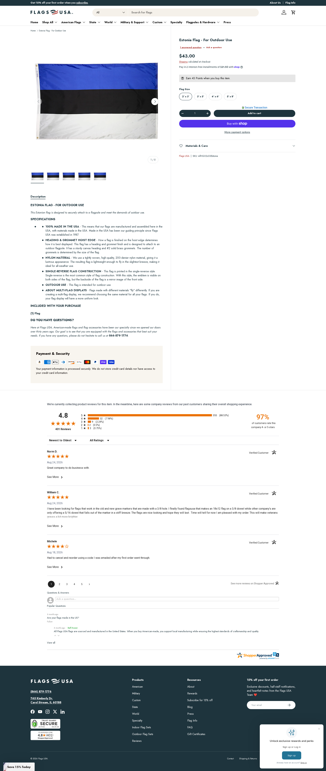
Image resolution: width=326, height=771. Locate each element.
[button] (293, 12)
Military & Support (132, 22)
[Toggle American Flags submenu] (84, 22)
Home (34, 22)
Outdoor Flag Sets (142, 734)
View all (51, 642)
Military (136, 693)
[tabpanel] (97, 270)
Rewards (192, 693)
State (92, 22)
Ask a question (214, 47)
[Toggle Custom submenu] (165, 22)
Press (227, 22)
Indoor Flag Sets (141, 727)
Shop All (47, 22)
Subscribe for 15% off (200, 700)
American (137, 687)
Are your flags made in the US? (63, 617)
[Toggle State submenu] (99, 22)
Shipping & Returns (248, 758)
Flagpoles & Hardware (200, 22)
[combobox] (175, 12)
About (190, 687)
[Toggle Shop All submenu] (56, 22)
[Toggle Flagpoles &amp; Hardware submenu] (218, 22)
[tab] (38, 197)
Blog (190, 707)
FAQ (190, 727)
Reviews (137, 741)
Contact (230, 758)
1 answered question (191, 47)
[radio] (163, 415)
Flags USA (184, 155)
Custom (157, 22)
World (108, 22)
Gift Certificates (196, 734)
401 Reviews (67, 429)
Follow (49, 621)
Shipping (183, 61)
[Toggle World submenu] (115, 22)
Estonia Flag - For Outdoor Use (52, 30)
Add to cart (254, 113)
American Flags (71, 22)
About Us (275, 2)
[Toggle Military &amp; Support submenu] (147, 22)
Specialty (176, 22)
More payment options (237, 132)
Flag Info (290, 2)
